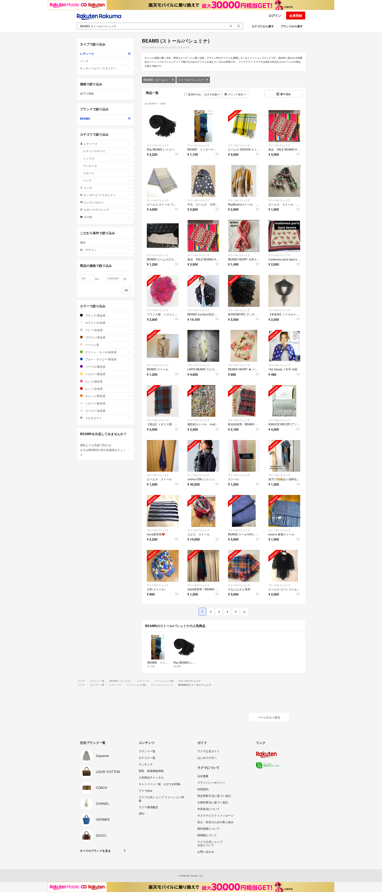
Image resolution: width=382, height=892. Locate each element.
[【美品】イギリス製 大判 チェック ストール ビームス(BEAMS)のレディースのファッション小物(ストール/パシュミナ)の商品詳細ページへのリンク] (163, 401)
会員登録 (295, 15)
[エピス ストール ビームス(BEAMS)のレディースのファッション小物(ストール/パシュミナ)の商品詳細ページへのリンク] (203, 511)
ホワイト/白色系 (94, 323)
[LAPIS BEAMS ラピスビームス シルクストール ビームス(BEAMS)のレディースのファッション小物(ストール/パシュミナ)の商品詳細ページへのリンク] (203, 346)
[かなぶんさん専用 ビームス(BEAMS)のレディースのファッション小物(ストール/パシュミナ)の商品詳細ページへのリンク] (244, 566)
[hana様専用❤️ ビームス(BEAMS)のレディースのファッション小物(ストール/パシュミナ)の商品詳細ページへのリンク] (163, 511)
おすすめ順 (211, 94)
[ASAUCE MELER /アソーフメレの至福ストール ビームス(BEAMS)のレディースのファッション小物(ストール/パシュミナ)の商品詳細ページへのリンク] (284, 401)
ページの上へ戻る (269, 717)
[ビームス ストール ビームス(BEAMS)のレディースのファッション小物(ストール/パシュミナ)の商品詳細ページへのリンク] (163, 456)
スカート (88, 173)
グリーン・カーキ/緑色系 (100, 352)
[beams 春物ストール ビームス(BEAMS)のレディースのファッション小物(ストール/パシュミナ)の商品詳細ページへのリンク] (284, 511)
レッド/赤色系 (93, 389)
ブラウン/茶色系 (94, 337)
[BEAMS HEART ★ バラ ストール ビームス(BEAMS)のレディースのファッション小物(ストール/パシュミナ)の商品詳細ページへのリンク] (244, 346)
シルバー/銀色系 (94, 403)
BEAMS (85, 118)
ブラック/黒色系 (94, 315)
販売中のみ (194, 94)
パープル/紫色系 (94, 367)
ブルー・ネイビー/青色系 (100, 359)
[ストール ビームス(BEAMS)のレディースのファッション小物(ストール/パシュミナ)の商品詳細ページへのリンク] (244, 456)
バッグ (87, 180)
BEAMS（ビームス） (156, 80)
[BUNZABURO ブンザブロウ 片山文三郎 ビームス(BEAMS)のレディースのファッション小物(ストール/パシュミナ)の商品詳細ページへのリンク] (244, 291)
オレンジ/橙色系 (94, 396)
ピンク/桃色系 (93, 381)
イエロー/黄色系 (94, 374)
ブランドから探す (292, 26)
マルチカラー (93, 418)
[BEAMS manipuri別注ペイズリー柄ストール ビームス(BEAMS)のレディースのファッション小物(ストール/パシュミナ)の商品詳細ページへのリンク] (203, 291)
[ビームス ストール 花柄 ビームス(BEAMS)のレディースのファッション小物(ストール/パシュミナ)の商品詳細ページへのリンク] (284, 181)
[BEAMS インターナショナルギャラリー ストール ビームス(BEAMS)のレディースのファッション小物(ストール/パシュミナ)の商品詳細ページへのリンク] (203, 126)
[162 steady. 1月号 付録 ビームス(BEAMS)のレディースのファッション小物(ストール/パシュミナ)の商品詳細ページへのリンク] (284, 346)
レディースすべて (94, 151)
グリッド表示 (235, 94)
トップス (88, 158)
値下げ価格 (87, 93)
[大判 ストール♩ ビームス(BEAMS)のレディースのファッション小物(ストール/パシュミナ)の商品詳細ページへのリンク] (163, 566)
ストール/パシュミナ (191, 80)
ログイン (275, 15)
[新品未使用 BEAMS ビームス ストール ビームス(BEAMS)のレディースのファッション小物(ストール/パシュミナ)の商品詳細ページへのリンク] (244, 401)
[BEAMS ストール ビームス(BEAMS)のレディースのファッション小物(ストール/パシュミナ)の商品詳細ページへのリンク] (163, 346)
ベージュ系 (91, 345)
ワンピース (90, 166)
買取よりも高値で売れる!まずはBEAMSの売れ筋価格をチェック (103, 450)
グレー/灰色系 (93, 330)
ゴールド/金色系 (94, 411)
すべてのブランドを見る (95, 851)
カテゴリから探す (263, 26)
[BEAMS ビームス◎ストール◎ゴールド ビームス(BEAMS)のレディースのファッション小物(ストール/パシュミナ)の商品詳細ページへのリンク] (163, 236)
